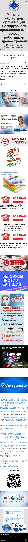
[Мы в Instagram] (2, 49)
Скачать (2, 79)
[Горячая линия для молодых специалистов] (14, 262)
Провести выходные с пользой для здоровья (14, 451)
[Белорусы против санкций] (14, 281)
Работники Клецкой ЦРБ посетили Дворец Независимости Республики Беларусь (14, 460)
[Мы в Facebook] (0, 49)
